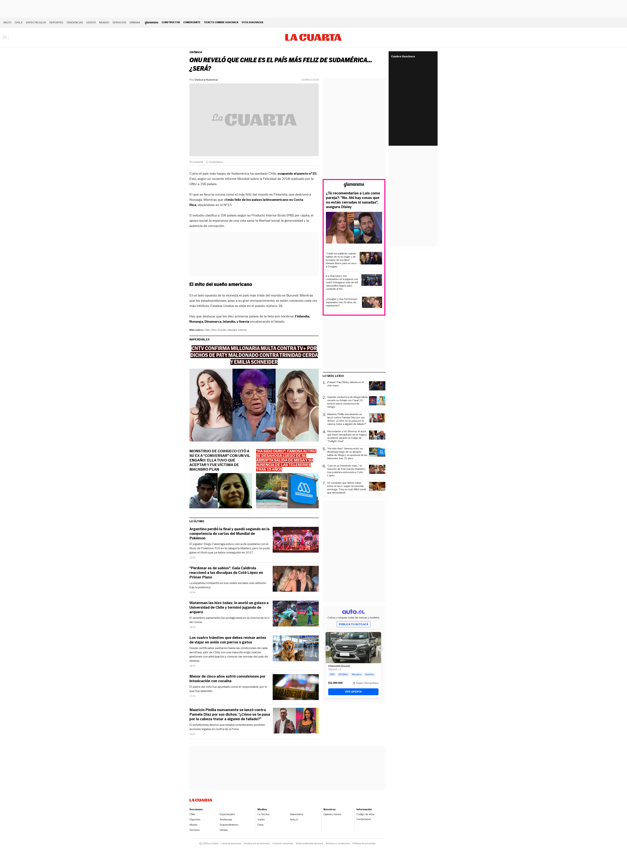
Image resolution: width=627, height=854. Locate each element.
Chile (19, 22)
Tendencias (74, 22)
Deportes (56, 22)
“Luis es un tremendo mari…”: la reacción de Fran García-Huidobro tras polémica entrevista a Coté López (346, 470)
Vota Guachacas (252, 22)
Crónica (195, 52)
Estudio (222, 330)
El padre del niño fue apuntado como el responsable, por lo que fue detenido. (228, 689)
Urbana (134, 22)
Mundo (104, 22)
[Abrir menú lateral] (6, 37)
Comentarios (216, 162)
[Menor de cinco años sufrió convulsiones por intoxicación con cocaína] (296, 687)
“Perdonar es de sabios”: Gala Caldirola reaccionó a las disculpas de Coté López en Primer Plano (226, 573)
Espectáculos (36, 22)
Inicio (7, 22)
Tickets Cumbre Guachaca (221, 22)
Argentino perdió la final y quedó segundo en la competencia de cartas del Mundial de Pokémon (229, 534)
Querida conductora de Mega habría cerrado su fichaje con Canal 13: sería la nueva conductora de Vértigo (347, 402)
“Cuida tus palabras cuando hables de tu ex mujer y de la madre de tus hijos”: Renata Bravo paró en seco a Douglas (341, 260)
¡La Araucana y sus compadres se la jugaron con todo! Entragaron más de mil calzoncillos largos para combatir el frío (342, 282)
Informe (242, 330)
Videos (91, 22)
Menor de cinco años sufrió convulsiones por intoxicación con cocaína (227, 678)
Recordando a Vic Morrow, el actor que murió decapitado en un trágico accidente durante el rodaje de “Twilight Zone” (347, 436)
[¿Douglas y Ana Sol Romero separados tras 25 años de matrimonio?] (372, 303)
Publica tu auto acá (353, 624)
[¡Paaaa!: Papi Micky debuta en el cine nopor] (377, 386)
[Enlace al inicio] (354, 185)
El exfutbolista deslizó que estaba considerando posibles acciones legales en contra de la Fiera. (227, 727)
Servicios (119, 22)
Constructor (171, 22)
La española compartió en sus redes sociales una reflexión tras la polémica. (227, 585)
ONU (214, 330)
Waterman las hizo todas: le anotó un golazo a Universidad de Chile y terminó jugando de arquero (229, 607)
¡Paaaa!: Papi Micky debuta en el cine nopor (345, 384)
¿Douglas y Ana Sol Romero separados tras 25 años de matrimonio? (341, 302)
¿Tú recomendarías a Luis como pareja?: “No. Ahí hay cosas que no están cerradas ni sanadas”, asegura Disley (353, 200)
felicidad (232, 330)
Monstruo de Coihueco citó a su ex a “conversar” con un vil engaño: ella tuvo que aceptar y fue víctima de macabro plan (219, 460)
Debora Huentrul (206, 80)
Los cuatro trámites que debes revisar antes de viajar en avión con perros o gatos (227, 640)
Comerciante (192, 22)
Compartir (198, 162)
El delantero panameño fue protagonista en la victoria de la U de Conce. (229, 620)
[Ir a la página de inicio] (313, 37)
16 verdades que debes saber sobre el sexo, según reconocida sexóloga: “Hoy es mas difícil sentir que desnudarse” (346, 487)
